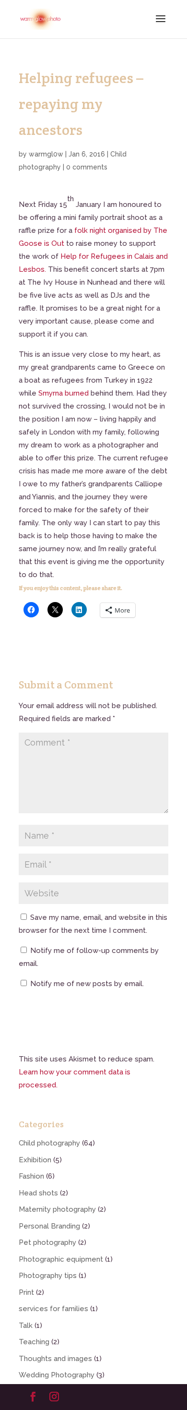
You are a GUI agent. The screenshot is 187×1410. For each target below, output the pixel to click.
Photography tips (48, 1275)
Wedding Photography (56, 1375)
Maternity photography (57, 1209)
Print (26, 1292)
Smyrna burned (63, 393)
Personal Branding (49, 1226)
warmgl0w (46, 154)
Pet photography (47, 1242)
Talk (26, 1325)
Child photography (49, 1143)
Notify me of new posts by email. (87, 983)
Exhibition (35, 1160)
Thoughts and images (55, 1358)
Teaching (34, 1342)
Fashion (31, 1176)
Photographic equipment (61, 1259)
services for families (53, 1308)
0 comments (86, 167)
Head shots (38, 1193)
